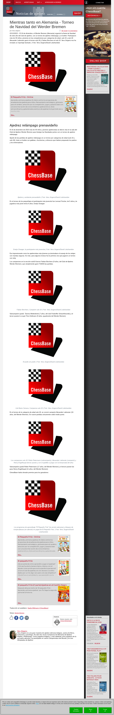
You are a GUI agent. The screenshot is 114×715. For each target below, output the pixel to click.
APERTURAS (29, 2)
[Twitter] (21, 618)
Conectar (100, 2)
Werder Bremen (19, 613)
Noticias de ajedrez (30, 13)
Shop (8, 2)
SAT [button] (39, 2)
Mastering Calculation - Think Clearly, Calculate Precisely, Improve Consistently (97, 69)
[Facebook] (16, 618)
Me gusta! (64, 31)
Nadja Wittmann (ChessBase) (38, 608)
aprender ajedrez (53, 2)
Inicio (18, 2)
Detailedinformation (76, 710)
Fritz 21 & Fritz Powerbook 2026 (94, 621)
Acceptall (105, 710)
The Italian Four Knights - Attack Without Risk (94, 678)
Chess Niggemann (66, 621)
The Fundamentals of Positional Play (96, 650)
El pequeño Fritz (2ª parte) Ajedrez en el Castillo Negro (42, 585)
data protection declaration (12, 705)
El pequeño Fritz (25, 561)
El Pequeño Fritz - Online (22, 97)
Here (37, 703)
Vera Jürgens (22, 631)
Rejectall (90, 710)
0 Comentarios (72, 31)
